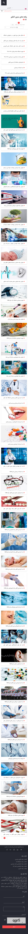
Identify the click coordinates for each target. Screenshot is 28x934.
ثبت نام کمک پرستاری (18, 67)
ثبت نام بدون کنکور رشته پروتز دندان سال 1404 (14, 508)
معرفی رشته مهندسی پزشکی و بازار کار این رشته (14, 243)
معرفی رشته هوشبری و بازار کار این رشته (14, 376)
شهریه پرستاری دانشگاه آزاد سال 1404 (15, 300)
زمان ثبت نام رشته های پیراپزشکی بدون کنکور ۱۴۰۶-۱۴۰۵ (14, 40)
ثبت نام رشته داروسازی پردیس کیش (15, 444)
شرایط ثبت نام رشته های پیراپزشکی (15, 758)
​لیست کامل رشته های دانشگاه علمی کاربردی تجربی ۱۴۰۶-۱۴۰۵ (14, 46)
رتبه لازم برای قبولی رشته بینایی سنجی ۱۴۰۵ (14, 73)
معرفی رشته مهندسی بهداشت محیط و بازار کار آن (14, 224)
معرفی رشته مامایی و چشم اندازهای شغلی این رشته (14, 262)
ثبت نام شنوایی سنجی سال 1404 (16, 664)
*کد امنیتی (24, 914)
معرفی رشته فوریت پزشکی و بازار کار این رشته (13, 205)
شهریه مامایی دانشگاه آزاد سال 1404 (15, 815)
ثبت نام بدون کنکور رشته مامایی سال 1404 (14, 569)
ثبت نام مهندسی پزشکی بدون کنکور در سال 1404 (14, 466)
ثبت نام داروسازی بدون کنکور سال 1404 (14, 682)
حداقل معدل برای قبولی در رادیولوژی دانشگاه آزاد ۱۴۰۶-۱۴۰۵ (14, 35)
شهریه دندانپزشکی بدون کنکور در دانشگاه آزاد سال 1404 (14, 777)
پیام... (23, 906)
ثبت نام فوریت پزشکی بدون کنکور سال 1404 (13, 701)
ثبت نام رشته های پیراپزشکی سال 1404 (15, 607)
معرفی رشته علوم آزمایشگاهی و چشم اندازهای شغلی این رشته (14, 186)
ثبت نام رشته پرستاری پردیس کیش (15, 403)
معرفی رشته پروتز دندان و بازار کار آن (15, 319)
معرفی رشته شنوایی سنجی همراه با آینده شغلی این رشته (14, 281)
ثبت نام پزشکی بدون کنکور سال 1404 (15, 739)
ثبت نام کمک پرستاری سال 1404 (16, 471)
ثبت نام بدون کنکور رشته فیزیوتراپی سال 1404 (13, 588)
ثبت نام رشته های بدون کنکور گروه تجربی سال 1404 (14, 130)
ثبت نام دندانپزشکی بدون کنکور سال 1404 (14, 626)
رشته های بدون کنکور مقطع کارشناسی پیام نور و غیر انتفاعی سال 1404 (14, 111)
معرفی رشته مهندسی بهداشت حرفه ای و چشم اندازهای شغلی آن (14, 167)
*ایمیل (23, 902)
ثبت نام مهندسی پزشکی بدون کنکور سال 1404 (13, 92)
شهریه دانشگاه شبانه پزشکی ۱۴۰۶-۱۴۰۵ (15, 51)
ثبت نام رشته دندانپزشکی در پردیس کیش (14, 422)
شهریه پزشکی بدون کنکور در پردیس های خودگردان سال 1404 (14, 834)
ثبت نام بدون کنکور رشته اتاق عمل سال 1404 (13, 552)
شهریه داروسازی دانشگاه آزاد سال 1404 (14, 338)
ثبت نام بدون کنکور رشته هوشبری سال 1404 (13, 529)
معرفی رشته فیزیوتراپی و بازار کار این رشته (14, 357)
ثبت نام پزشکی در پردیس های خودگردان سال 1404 (14, 720)
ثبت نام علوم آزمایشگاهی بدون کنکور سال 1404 (14, 645)
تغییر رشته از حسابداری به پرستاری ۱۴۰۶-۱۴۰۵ (13, 57)
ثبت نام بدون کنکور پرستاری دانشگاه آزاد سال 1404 (14, 397)
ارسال (14, 927)
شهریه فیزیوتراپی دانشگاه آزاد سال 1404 (14, 796)
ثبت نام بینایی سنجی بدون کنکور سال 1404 (14, 492)
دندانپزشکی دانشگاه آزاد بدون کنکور (15, 62)
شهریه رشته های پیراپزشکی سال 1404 (15, 149)
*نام (23, 896)
